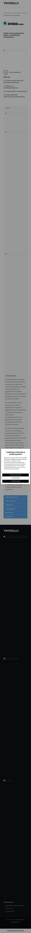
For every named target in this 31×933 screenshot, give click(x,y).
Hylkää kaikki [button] (15, 478)
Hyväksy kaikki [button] (15, 481)
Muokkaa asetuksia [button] (15, 475)
